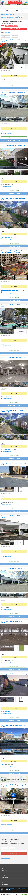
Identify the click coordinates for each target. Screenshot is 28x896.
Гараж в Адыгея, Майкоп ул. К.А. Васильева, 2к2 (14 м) (13, 40)
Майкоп (2, 79)
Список (4, 32)
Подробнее (15, 894)
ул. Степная (7, 396)
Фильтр (10, 11)
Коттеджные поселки (6, 875)
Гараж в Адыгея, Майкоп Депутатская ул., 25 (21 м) (13, 785)
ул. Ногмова (7, 711)
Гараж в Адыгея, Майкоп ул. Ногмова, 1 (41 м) (14, 674)
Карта (9, 32)
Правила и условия (5, 882)
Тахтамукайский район (6, 290)
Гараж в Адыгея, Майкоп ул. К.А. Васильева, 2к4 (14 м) (13, 93)
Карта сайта (4, 870)
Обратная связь (5, 884)
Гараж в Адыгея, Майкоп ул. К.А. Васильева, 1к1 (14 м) (13, 516)
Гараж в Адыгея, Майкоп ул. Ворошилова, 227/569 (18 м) (13, 198)
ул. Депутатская (8, 824)
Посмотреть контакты (14, 85)
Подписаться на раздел (11, 25)
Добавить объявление (15, 2)
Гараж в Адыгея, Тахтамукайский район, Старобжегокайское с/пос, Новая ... (12, 251)
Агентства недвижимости (7, 865)
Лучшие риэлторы (5, 868)
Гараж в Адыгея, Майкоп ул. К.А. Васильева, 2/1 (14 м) (13, 725)
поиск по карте (14, 778)
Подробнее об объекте (14, 88)
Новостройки (4, 872)
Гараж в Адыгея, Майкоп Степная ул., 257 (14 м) (13, 358)
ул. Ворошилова (8, 237)
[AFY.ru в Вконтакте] (9, 889)
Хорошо (24, 894)
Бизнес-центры (5, 877)
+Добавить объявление (14, 28)
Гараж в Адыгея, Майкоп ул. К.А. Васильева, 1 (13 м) (14, 463)
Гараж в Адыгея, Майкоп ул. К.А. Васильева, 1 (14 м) (14, 305)
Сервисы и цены (5, 879)
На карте (19, 11)
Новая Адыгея (15, 290)
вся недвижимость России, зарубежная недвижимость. (16, 888)
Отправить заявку (14, 853)
